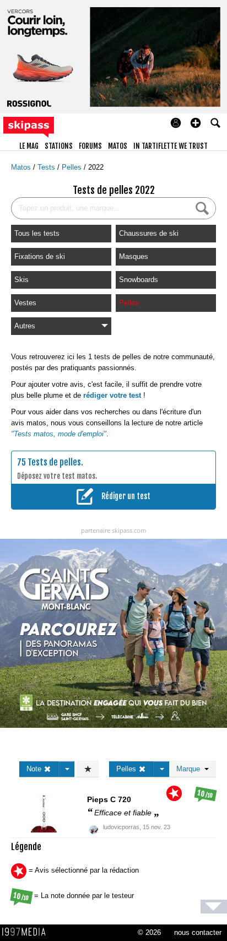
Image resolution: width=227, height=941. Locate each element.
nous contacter (197, 932)
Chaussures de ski (149, 233)
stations (59, 146)
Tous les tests (37, 233)
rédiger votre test (112, 395)
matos (117, 146)
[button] (196, 123)
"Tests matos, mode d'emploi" (58, 434)
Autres (24, 326)
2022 (96, 167)
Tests (47, 167)
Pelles (73, 167)
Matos (22, 167)
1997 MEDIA (27, 932)
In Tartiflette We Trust (170, 146)
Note (35, 769)
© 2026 (149, 932)
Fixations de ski (39, 256)
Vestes (25, 303)
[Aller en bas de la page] (214, 906)
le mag (29, 146)
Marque (190, 769)
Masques (133, 256)
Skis (21, 279)
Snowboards (138, 279)
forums (90, 146)
